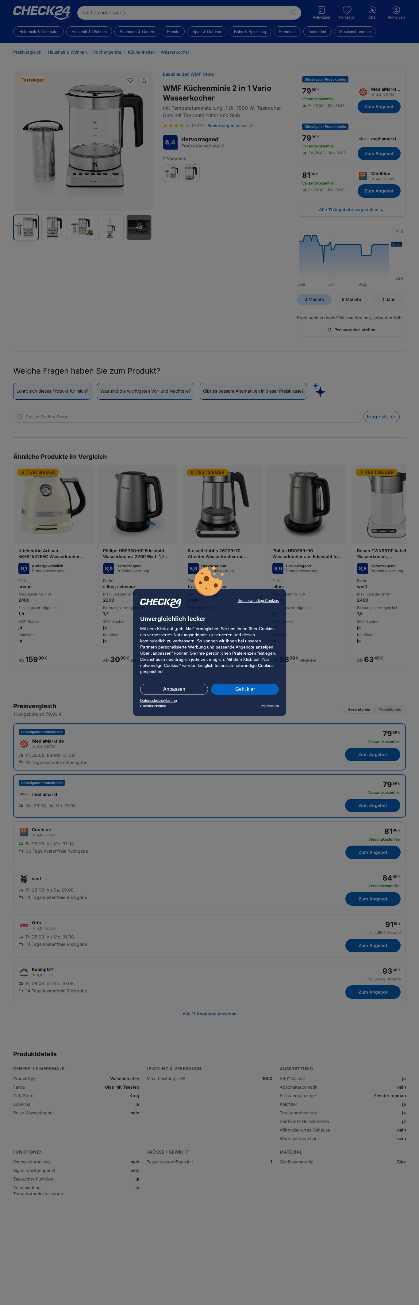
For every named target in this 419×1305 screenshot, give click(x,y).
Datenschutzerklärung (158, 700)
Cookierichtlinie (153, 706)
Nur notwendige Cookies (258, 601)
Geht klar (245, 689)
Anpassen (174, 689)
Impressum (269, 706)
